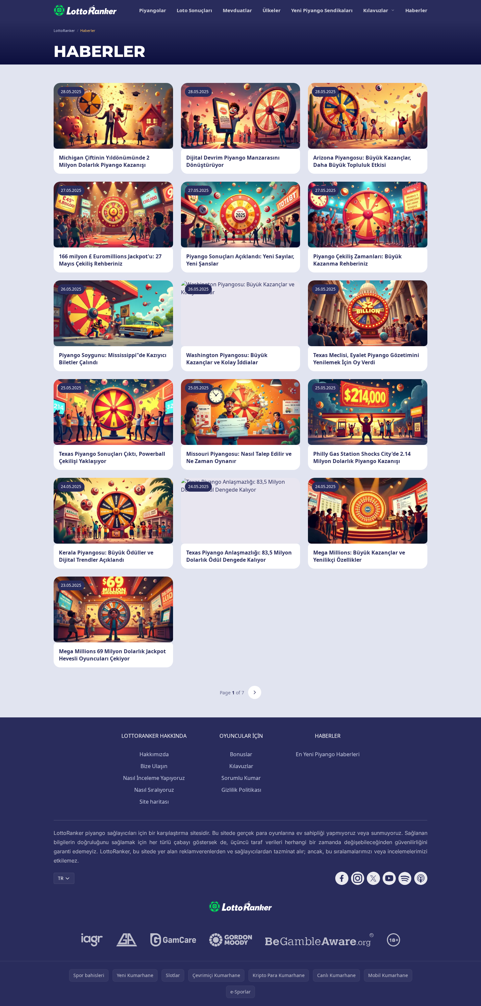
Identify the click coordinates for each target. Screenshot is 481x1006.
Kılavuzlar (375, 10)
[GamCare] (173, 939)
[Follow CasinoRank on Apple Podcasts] (420, 878)
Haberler (416, 10)
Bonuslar (241, 754)
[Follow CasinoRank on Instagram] (357, 878)
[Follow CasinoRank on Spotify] (405, 878)
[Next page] (254, 692)
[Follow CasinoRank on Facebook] (341, 878)
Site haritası (154, 801)
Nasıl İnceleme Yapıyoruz (154, 778)
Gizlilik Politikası (241, 789)
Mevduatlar (237, 10)
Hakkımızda (154, 754)
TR (60, 878)
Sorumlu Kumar (241, 778)
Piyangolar (152, 10)
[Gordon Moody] (230, 939)
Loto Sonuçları (194, 10)
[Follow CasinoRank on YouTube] (389, 878)
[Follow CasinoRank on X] (373, 878)
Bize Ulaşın (153, 766)
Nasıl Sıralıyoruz (154, 789)
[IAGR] (92, 939)
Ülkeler (272, 10)
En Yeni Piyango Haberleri (328, 754)
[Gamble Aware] (319, 939)
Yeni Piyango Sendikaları (322, 10)
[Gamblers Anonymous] (126, 939)
